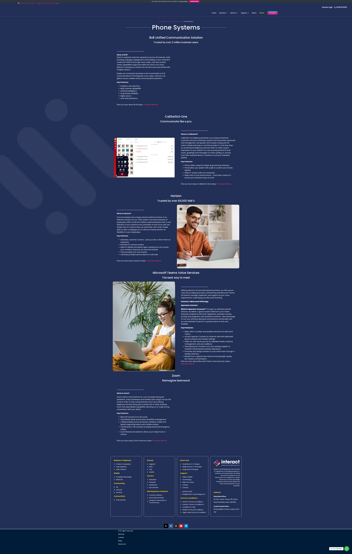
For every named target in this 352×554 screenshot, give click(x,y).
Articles (121, 537)
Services (167, 21)
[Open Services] (226, 13)
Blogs (120, 541)
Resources (122, 544)
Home (161, 21)
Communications (177, 21)
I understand (194, 1)
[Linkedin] (186, 526)
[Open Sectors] (237, 13)
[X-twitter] (166, 526)
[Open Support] (248, 13)
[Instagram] (176, 526)
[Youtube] (181, 526)
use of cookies (184, 1)
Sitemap (121, 534)
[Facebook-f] (171, 526)
